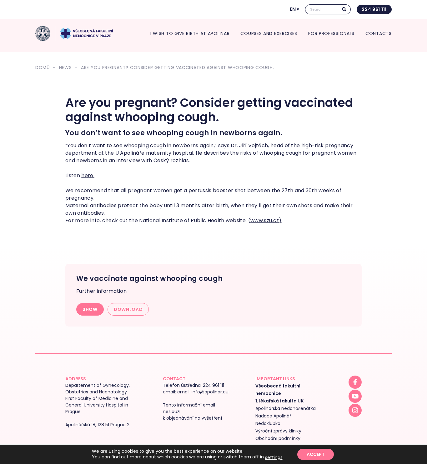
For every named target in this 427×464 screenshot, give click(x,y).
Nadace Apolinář (273, 416)
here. (87, 175)
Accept (315, 454)
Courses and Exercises (269, 33)
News (65, 67)
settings (274, 457)
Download (128, 309)
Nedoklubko (267, 423)
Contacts (378, 33)
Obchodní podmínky (277, 438)
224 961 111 (374, 9)
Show (90, 309)
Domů (42, 67)
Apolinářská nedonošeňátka (285, 408)
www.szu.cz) (266, 220)
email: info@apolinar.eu (203, 392)
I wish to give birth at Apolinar (189, 33)
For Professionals (331, 33)
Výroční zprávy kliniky (278, 431)
